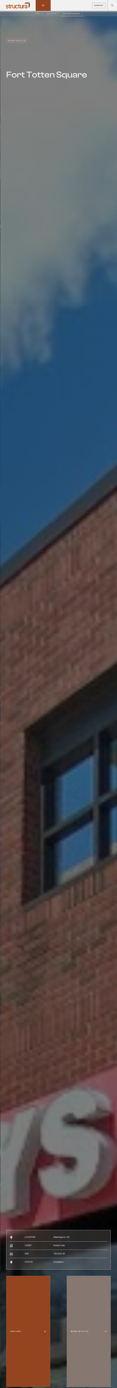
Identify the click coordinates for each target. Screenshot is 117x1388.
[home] (18, 5)
